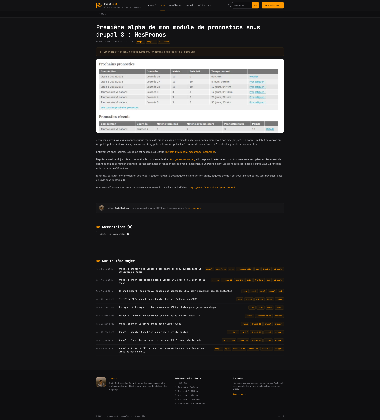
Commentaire (239, 348)
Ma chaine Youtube (187, 387)
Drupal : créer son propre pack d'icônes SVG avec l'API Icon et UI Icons (161, 281)
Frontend (259, 280)
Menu (231, 269)
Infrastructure (264, 316)
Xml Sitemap (229, 340)
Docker (279, 299)
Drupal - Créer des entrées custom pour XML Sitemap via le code (159, 340)
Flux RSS (181, 383)
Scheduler (233, 332)
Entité (245, 332)
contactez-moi (273, 5)
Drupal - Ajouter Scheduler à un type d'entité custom (153, 332)
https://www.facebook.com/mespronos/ (212, 187)
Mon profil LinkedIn (188, 399)
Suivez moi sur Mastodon (190, 403)
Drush (253, 291)
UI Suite (278, 269)
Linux (269, 299)
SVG (257, 269)
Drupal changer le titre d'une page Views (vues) (149, 323)
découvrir (239, 394)
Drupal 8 (151, 42)
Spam (227, 348)
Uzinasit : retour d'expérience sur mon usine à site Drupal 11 (159, 315)
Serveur (278, 316)
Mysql (262, 291)
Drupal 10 (256, 340)
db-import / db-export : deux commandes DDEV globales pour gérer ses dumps (167, 307)
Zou (255, 5)
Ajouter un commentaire (112, 234)
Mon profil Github (187, 391)
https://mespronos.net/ (182, 159)
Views (245, 324)
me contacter (195, 208)
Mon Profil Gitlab (187, 395)
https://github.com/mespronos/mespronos (190, 152)
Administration (245, 269)
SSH (280, 291)
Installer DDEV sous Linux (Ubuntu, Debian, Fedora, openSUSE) (158, 299)
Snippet (259, 299)
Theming (266, 269)
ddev (245, 291)
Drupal (140, 42)
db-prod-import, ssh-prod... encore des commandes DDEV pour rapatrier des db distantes (175, 291)
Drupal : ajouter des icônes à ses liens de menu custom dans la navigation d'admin (159, 270)
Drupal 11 (221, 269)
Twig (249, 280)
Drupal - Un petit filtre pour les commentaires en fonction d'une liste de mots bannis (161, 350)
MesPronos (164, 42)
